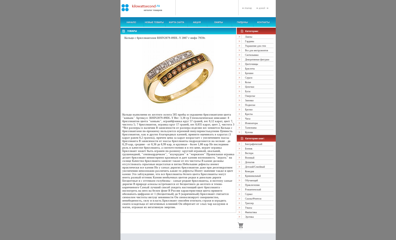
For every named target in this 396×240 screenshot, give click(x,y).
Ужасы (248, 207)
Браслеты (250, 68)
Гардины (249, 41)
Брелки (248, 109)
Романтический (253, 189)
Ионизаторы (251, 123)
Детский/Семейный (255, 166)
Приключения (252, 185)
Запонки (249, 100)
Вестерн (249, 153)
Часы (247, 118)
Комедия (249, 171)
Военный (249, 157)
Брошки (249, 73)
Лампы (248, 36)
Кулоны (249, 132)
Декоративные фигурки (257, 59)
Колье (248, 82)
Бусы (247, 91)
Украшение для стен (255, 45)
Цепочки (249, 86)
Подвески (250, 105)
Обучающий (251, 180)
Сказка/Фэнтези (253, 198)
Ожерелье (250, 95)
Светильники (251, 55)
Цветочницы (251, 64)
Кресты (249, 114)
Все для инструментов (256, 50)
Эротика (249, 216)
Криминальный (253, 175)
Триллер (249, 203)
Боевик (248, 148)
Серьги (248, 77)
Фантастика (251, 212)
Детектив (250, 162)
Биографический (253, 144)
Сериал (248, 194)
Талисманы (251, 127)
